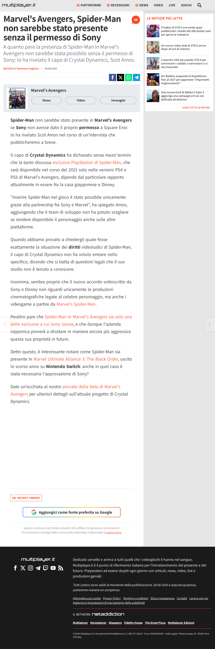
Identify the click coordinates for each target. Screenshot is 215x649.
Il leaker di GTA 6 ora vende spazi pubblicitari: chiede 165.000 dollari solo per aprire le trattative (186, 30)
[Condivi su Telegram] (136, 77)
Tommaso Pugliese (27, 68)
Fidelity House (133, 623)
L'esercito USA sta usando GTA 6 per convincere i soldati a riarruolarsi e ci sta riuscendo (184, 63)
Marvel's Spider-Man (76, 304)
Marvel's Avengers (48, 90)
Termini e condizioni (135, 598)
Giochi (186, 5)
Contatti (182, 598)
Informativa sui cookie (87, 598)
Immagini (118, 100)
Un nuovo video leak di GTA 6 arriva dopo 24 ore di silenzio (183, 47)
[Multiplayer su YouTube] (53, 567)
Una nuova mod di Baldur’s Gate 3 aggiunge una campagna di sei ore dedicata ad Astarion (182, 95)
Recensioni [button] (120, 5)
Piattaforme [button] (91, 5)
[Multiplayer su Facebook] (15, 567)
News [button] (143, 5)
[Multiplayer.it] (19, 5)
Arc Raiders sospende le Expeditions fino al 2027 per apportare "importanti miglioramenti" (185, 79)
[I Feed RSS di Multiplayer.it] (60, 567)
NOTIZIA (8, 68)
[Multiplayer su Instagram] (30, 567)
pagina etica (113, 532)
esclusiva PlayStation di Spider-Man (86, 162)
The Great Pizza (155, 623)
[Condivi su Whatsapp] (128, 77)
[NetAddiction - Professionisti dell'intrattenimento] (108, 614)
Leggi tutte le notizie (196, 107)
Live (172, 5)
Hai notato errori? (26, 498)
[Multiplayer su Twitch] (45, 567)
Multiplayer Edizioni (181, 623)
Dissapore (115, 623)
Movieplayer (98, 623)
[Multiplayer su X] (22, 567)
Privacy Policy (112, 598)
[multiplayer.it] (38, 559)
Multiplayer (80, 623)
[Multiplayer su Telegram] (38, 567)
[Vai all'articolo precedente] (210, 324)
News (47, 100)
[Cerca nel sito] (200, 5)
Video (158, 5)
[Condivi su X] (120, 77)
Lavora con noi (198, 598)
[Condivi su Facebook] (112, 77)
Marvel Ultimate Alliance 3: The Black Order (75, 359)
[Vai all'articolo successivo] (5, 324)
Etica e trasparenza (162, 598)
